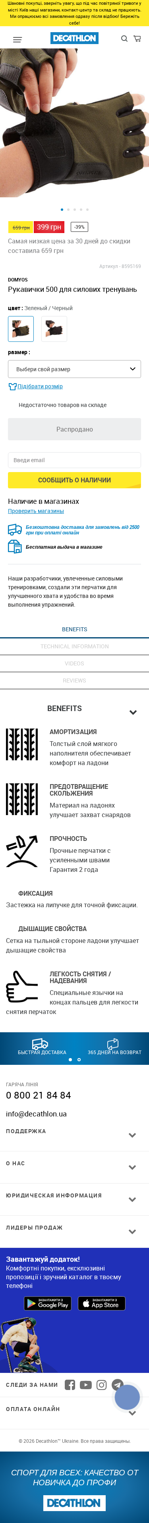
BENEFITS (74, 629)
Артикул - (109, 266)
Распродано (74, 429)
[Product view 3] (75, 209)
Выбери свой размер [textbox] (43, 369)
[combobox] (74, 369)
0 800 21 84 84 (38, 1095)
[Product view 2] (68, 209)
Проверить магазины (36, 511)
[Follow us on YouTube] (86, 1385)
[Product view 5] (87, 209)
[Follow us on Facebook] (70, 1385)
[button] (70, 1059)
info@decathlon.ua (36, 1113)
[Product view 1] (62, 209)
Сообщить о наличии (74, 480)
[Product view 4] (81, 209)
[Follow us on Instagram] (102, 1385)
